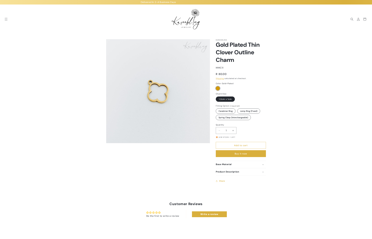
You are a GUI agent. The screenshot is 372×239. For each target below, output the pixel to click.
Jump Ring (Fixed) (248, 111)
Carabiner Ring (226, 111)
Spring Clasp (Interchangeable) (233, 117)
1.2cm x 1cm (225, 99)
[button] (6, 19)
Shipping (220, 78)
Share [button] (222, 181)
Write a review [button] (209, 214)
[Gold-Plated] (218, 88)
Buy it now (241, 153)
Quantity (220, 125)
